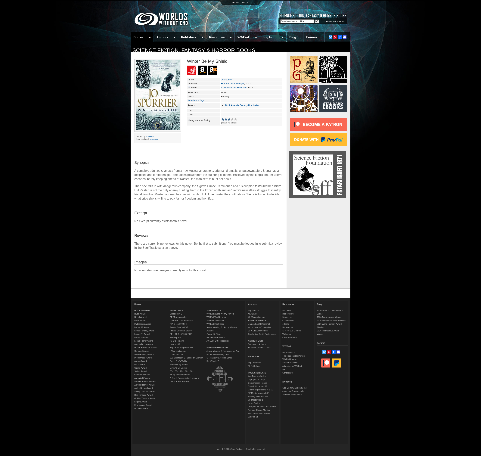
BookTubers (288, 314)
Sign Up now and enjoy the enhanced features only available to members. (294, 391)
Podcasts (286, 310)
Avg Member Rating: (200, 120)
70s (181, 371)
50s (171, 371)
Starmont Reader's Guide (259, 347)
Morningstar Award (142, 405)
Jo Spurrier (226, 79)
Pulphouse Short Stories (259, 413)
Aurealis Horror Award (144, 385)
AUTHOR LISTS (255, 341)
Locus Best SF (176, 354)
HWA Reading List (178, 351)
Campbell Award (141, 351)
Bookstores (287, 327)
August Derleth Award (144, 344)
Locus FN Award (142, 334)
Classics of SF (176, 314)
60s (176, 371)
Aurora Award (140, 361)
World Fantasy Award (144, 354)
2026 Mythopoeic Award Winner (331, 320)
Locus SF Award (141, 327)
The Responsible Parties (293, 356)
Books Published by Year (217, 354)
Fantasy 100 (175, 337)
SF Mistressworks (178, 317)
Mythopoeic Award (142, 324)
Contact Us (287, 373)
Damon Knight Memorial (259, 324)
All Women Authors (256, 317)
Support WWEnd (289, 362)
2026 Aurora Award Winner (329, 317)
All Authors (253, 314)
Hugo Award (139, 314)
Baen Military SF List (179, 364)
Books (138, 37)
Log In (267, 37)
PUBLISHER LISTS (257, 373)
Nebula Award (140, 317)
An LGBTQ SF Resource (217, 341)
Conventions (288, 320)
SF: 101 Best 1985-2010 (181, 334)
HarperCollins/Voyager (232, 83)
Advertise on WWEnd (292, 366)
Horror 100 (175, 344)
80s (186, 371)
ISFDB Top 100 (177, 341)
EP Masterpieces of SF (258, 393)
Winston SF (253, 417)
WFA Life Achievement (258, 331)
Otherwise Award (142, 375)
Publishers (189, 37)
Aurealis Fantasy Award (145, 381)
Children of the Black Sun (234, 87)
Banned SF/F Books (215, 337)
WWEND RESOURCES (217, 347)
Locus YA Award (141, 337)
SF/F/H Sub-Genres (291, 331)
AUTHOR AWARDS (257, 320)
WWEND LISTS (213, 310)
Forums (311, 37)
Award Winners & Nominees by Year (223, 351)
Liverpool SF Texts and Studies (262, 406)
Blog (292, 37)
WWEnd (243, 37)
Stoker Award (140, 371)
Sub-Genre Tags (196, 100)
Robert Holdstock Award (145, 347)
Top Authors (253, 310)
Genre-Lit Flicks (213, 334)
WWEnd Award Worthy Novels (220, 314)
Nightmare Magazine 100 (181, 347)
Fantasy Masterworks (258, 396)
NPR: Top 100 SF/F (179, 324)
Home (218, 449)
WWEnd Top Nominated (217, 317)
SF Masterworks (255, 400)
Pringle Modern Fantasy (181, 331)
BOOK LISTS (176, 310)
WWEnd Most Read (215, 324)
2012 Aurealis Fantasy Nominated (242, 105)
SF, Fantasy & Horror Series (219, 358)
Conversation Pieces (257, 383)
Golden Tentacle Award (144, 398)
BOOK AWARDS (142, 310)
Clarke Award (140, 368)
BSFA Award (139, 320)
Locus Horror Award (143, 341)
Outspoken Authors (257, 344)
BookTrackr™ (212, 361)
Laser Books (254, 403)
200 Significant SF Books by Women (186, 358)
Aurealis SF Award (142, 378)
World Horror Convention (259, 327)
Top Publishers (255, 362)
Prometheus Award (143, 358)
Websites (286, 334)
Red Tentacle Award (143, 395)
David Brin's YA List (178, 361)
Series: (193, 87)
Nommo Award (141, 408)
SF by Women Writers (180, 375)
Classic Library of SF (257, 386)
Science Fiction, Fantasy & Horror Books (193, 50)
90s (192, 371)
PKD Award (139, 364)
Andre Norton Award (143, 388)
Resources (217, 37)
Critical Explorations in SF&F (261, 390)
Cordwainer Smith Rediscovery (262, 334)
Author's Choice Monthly (259, 410)
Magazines (287, 317)
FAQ (284, 369)
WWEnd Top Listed (215, 320)
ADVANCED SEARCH (335, 21)
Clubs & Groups (289, 337)
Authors (162, 37)
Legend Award (140, 402)
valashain (150, 136)
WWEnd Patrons (289, 359)
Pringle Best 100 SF (179, 327)
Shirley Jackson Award (144, 391)
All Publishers (254, 366)
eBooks (285, 324)
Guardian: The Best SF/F (181, 320)
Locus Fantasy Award (144, 331)
